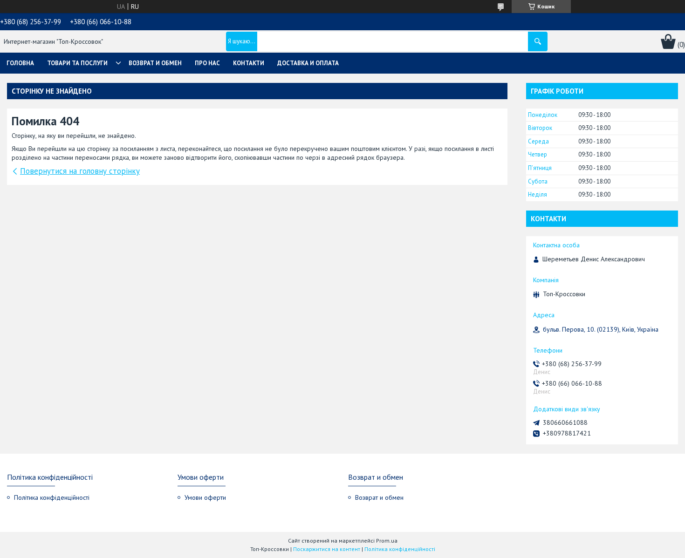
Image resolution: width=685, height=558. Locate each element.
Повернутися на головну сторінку (80, 171)
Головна (20, 63)
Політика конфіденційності (51, 497)
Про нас (207, 63)
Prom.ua (386, 540)
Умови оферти (205, 497)
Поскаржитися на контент (326, 548)
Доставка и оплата (308, 63)
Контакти (248, 63)
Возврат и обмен (155, 63)
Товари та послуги (77, 63)
